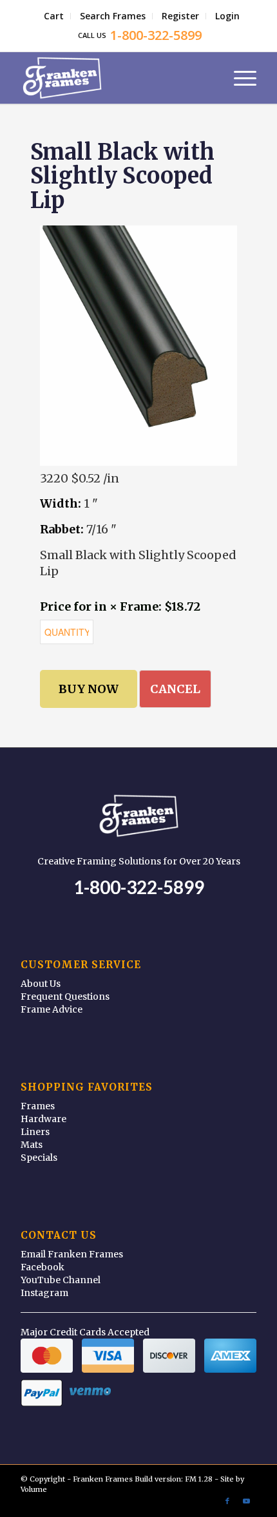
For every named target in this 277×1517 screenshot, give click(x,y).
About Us (41, 983)
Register (180, 16)
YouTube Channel (60, 1280)
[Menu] (238, 78)
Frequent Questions (65, 996)
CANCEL (175, 689)
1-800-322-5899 (138, 887)
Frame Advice (51, 1009)
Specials (39, 1157)
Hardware (43, 1119)
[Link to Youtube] (246, 1501)
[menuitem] (54, 16)
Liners (35, 1132)
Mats (32, 1144)
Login (227, 16)
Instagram (44, 1293)
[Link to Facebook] (227, 1501)
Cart (54, 16)
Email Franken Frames (72, 1254)
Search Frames (113, 16)
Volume (34, 1489)
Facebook (42, 1267)
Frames (38, 1106)
